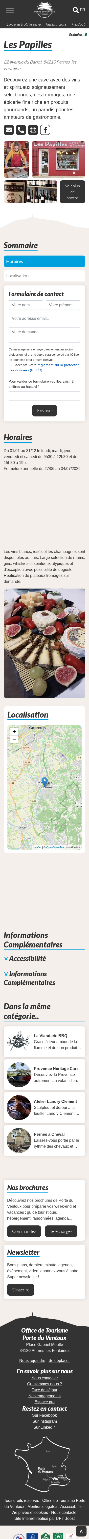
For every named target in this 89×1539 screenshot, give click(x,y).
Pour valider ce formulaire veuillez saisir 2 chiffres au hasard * (41, 384)
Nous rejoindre (32, 1360)
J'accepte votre (44, 367)
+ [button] (14, 732)
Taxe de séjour (44, 1390)
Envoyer (45, 410)
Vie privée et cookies (29, 1512)
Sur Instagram (44, 1421)
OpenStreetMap (55, 847)
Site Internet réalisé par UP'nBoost (44, 1518)
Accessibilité (71, 1506)
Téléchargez (61, 1231)
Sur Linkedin (44, 1427)
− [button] (14, 739)
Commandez (24, 1231)
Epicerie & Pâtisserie (23, 24)
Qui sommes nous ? (44, 1384)
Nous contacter (44, 1378)
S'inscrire (20, 1289)
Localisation (17, 275)
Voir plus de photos (72, 191)
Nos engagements (44, 1396)
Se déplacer (59, 1360)
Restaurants (55, 24)
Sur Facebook (44, 1415)
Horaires (14, 261)
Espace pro (45, 1402)
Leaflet (37, 847)
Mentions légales (42, 1506)
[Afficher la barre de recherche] (76, 10)
